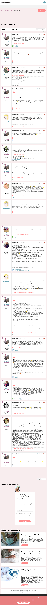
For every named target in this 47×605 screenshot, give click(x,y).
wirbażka (6, 409)
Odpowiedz (42, 10)
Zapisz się (25, 521)
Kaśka (6, 234)
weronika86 (6, 41)
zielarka (6, 190)
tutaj (17, 517)
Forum (2, 10)
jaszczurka (6, 249)
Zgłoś (44, 34)
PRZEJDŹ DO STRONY (23, 602)
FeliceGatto (6, 425)
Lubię (41, 34)
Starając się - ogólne (8, 10)
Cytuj (38, 34)
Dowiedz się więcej (25, 599)
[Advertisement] (23, 17)
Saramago (6, 74)
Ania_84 (6, 153)
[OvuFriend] (6, 3)
